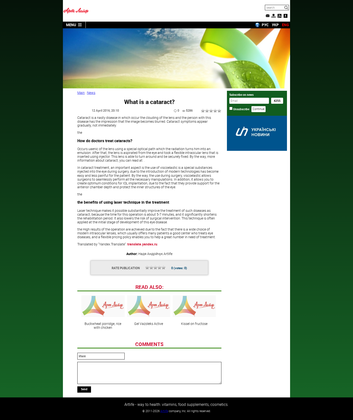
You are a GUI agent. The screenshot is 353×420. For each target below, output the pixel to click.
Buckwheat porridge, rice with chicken (103, 325)
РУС (265, 24)
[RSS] (279, 16)
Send (84, 389)
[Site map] (273, 16)
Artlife (164, 411)
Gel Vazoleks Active (148, 323)
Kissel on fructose (194, 323)
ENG (285, 24)
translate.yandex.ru (142, 244)
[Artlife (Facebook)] (285, 16)
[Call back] (267, 16)
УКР (275, 24)
